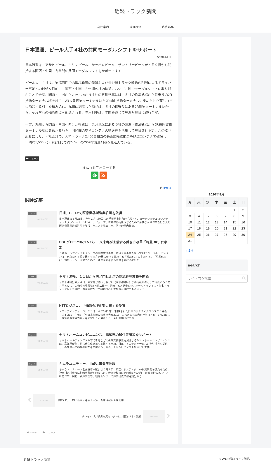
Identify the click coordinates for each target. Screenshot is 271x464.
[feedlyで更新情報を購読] (94, 175)
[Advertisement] (217, 78)
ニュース (33, 158)
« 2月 (190, 250)
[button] (244, 278)
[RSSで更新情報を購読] (103, 175)
